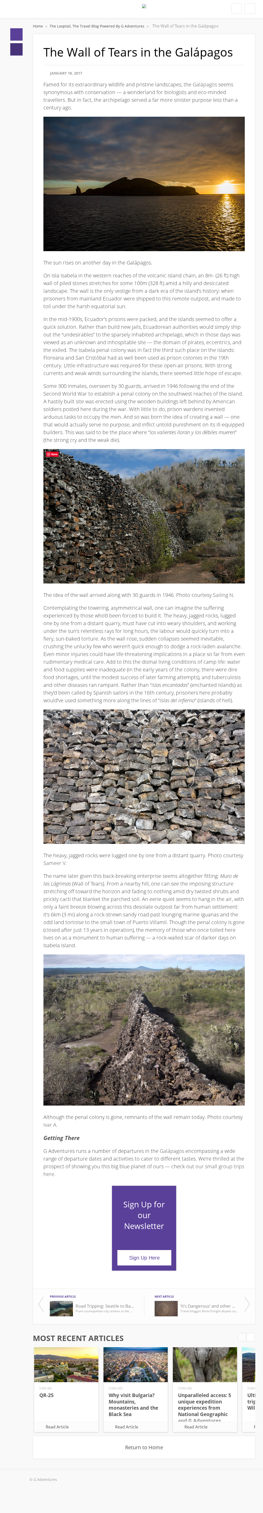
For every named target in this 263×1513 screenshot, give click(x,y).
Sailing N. (223, 594)
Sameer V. (55, 863)
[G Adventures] (144, 10)
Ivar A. (50, 1124)
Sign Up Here (144, 1258)
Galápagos (205, 84)
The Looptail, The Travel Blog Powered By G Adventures (97, 26)
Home (16, 34)
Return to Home (144, 1447)
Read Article (57, 1427)
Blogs (16, 49)
